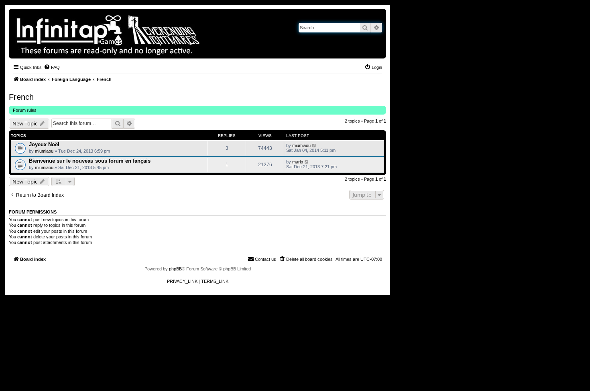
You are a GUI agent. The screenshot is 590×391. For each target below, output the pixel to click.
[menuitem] (52, 67)
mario (297, 161)
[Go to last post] (314, 145)
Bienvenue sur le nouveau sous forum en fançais (90, 161)
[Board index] (135, 33)
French (21, 97)
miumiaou (44, 151)
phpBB (175, 268)
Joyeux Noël (44, 144)
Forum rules (25, 110)
